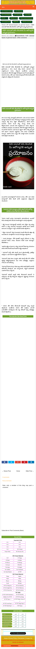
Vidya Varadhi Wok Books (26, 18)
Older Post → (30, 471)
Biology (19, 581)
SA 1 (8, 547)
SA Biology (19, 562)
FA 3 (8, 544)
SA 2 (20, 547)
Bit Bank (20, 583)
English (19, 576)
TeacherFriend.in (14, 645)
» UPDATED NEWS (7, 616)
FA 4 (20, 544)
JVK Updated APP (6, 21)
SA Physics (7, 562)
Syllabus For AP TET (7, 597)
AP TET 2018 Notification (7, 594)
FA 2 (20, 542)
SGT (8, 558)
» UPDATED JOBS (7, 619)
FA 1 (8, 542)
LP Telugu (20, 558)
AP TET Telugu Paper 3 (20, 603)
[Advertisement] (18, 51)
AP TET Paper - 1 (7, 599)
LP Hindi (7, 560)
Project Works (7, 551)
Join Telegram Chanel (7, 11)
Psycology (8, 567)
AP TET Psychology (20, 597)
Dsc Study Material (7, 571)
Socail (7, 583)
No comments (23, 37)
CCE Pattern (28, 14)
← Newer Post (6, 471)
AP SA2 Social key (20, 590)
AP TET (19, 571)
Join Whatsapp (18, 11)
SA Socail (8, 565)
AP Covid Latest (18, 14)
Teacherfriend (20, 35)
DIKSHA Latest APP (27, 21)
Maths (20, 578)
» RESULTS (5, 626)
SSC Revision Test (19, 551)
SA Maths (20, 560)
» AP (16, 614)
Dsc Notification (19, 569)
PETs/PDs (20, 565)
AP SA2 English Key (7, 587)
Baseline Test (14, 18)
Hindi (7, 578)
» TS (22, 614)
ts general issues (11, 37)
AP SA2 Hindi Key (20, 585)
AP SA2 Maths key (20, 587)
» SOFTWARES (6, 624)
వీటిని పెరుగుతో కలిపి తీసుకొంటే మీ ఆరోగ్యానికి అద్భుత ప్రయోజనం (18, 31)
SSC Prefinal (19, 549)
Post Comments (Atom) (17, 530)
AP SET (3, 18)
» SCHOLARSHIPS (7, 621)
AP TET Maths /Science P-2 (19, 600)
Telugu (7, 576)
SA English (19, 567)
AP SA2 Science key (7, 590)
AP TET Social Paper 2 (7, 603)
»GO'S (4, 614)
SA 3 (8, 549)
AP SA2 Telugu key (8, 585)
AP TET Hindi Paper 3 (7, 605)
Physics (7, 581)
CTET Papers (19, 605)
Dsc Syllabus (7, 569)
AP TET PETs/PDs (20, 594)
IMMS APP (16, 21)
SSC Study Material (6, 14)
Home (18, 471)
